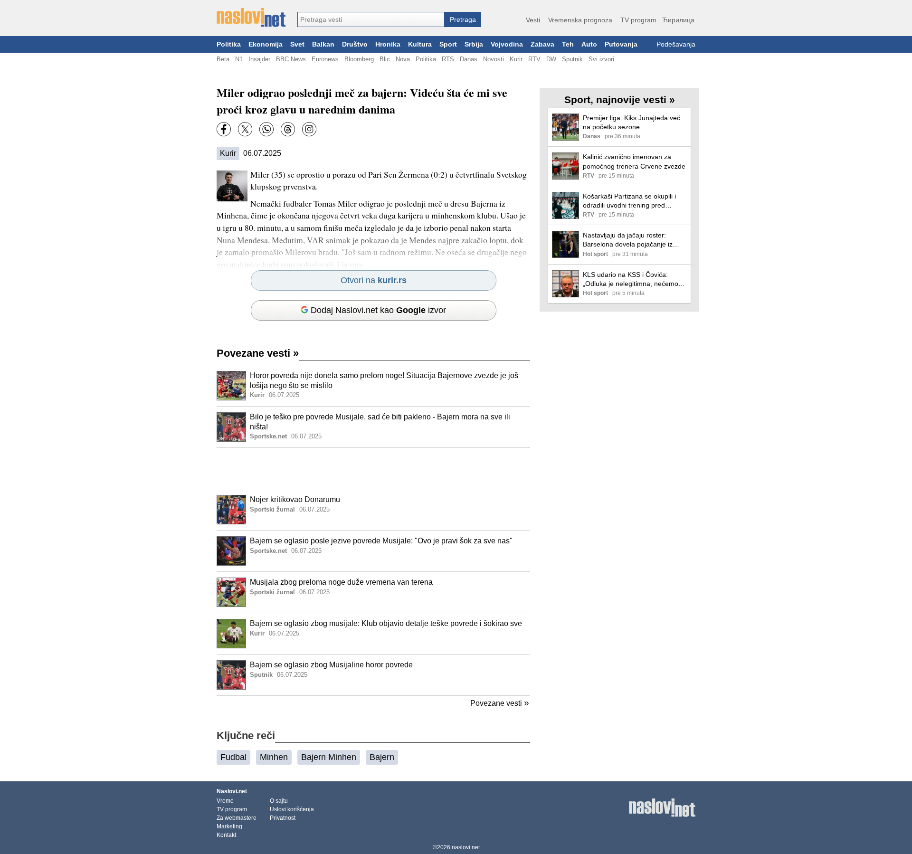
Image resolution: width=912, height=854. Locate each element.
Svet (297, 44)
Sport (448, 44)
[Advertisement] (373, 468)
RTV (534, 59)
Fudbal (233, 757)
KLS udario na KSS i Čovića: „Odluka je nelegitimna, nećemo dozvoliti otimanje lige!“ (630, 279)
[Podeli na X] (245, 129)
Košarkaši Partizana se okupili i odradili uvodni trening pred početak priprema (629, 201)
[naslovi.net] (251, 17)
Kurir (516, 59)
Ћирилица (678, 20)
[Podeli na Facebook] (224, 129)
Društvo (355, 44)
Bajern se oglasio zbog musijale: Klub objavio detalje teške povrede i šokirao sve (386, 623)
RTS (448, 59)
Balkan (323, 44)
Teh (568, 44)
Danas (468, 59)
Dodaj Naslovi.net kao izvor (378, 310)
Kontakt (226, 835)
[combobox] (371, 19)
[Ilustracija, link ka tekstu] (231, 386)
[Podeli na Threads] (288, 129)
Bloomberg (359, 59)
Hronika (387, 44)
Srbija (474, 44)
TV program (638, 20)
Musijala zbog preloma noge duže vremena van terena (341, 582)
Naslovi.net (232, 791)
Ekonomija (265, 44)
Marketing (229, 826)
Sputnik (572, 59)
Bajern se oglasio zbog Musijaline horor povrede (331, 665)
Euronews (325, 59)
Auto (589, 44)
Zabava (542, 44)
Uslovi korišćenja (292, 809)
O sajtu (279, 800)
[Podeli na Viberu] (266, 129)
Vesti (533, 20)
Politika (229, 44)
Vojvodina (507, 44)
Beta (223, 59)
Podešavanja (675, 44)
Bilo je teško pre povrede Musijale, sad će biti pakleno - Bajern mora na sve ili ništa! (380, 422)
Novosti (493, 59)
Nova (403, 59)
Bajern (382, 757)
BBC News (291, 59)
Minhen (274, 757)
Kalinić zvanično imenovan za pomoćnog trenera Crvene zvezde (634, 161)
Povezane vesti (258, 353)
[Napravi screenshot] (309, 129)
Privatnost (282, 818)
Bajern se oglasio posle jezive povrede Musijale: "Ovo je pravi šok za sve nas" (381, 541)
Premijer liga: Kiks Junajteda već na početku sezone (631, 122)
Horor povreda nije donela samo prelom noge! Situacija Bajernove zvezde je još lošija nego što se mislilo (384, 380)
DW (551, 59)
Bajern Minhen (328, 757)
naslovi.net (466, 847)
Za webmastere (236, 818)
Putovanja (621, 44)
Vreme (225, 800)
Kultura (420, 44)
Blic (385, 59)
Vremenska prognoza (580, 20)
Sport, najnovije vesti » (619, 99)
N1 (239, 59)
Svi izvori (601, 59)
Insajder (259, 59)
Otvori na (374, 280)
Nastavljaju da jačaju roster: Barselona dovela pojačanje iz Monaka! (628, 240)
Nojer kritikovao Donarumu (295, 499)
